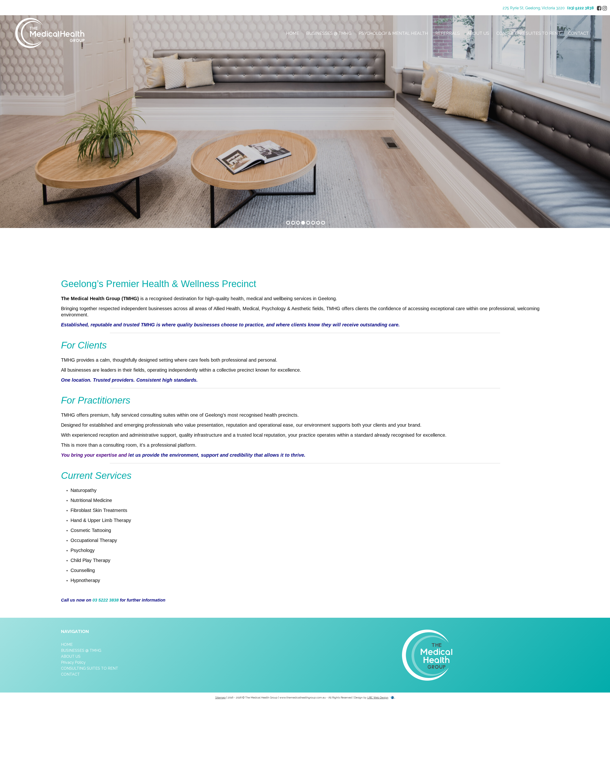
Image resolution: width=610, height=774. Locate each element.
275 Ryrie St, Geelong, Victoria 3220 (534, 8)
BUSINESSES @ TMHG (328, 33)
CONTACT (578, 33)
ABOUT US (478, 33)
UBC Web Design (377, 697)
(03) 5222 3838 (580, 8)
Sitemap (220, 697)
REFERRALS (447, 33)
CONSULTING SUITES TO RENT (528, 33)
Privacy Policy (73, 662)
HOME (292, 33)
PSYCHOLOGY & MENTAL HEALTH (393, 33)
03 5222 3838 (105, 600)
